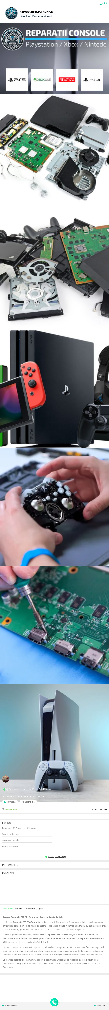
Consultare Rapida (10, 840)
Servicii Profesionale (11, 834)
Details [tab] (18, 908)
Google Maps (11, 1006)
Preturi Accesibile (10, 846)
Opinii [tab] (40, 908)
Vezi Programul (100, 809)
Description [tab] (7, 908)
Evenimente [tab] (29, 908)
